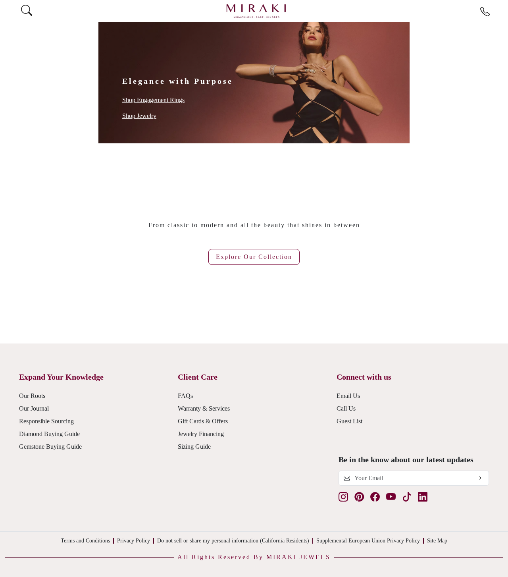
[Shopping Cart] (500, 11)
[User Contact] (485, 12)
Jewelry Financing (201, 433)
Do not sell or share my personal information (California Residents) (233, 541)
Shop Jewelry (139, 115)
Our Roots (32, 395)
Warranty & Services (204, 408)
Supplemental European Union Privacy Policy (368, 541)
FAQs (185, 395)
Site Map (437, 541)
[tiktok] (407, 497)
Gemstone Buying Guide (50, 446)
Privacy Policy (133, 541)
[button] (254, 557)
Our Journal (34, 408)
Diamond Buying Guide (49, 433)
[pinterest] (359, 497)
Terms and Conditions (85, 541)
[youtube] (391, 497)
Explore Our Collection (254, 256)
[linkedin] (422, 497)
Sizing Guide (194, 446)
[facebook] (375, 497)
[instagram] (343, 497)
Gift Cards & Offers (203, 421)
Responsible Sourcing (46, 421)
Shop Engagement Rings (153, 99)
